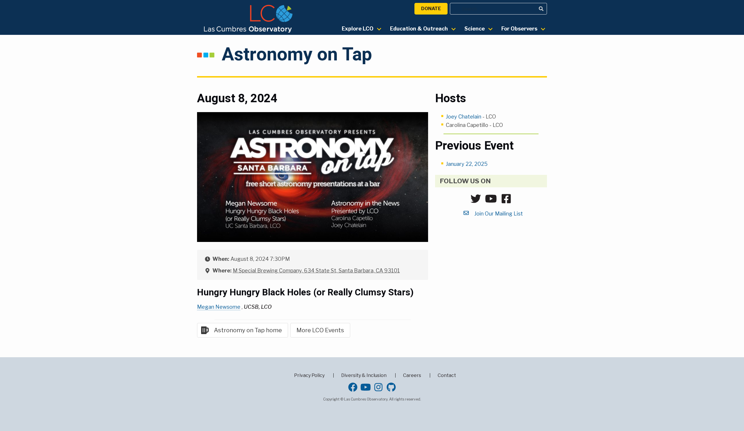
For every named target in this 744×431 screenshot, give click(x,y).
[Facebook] (352, 387)
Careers (412, 375)
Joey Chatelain (463, 117)
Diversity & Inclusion (364, 375)
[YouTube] (365, 387)
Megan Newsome (218, 307)
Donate (431, 8)
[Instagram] (378, 387)
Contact (447, 375)
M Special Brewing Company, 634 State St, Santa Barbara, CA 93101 (316, 270)
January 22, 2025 (467, 164)
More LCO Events (320, 330)
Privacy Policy (309, 375)
